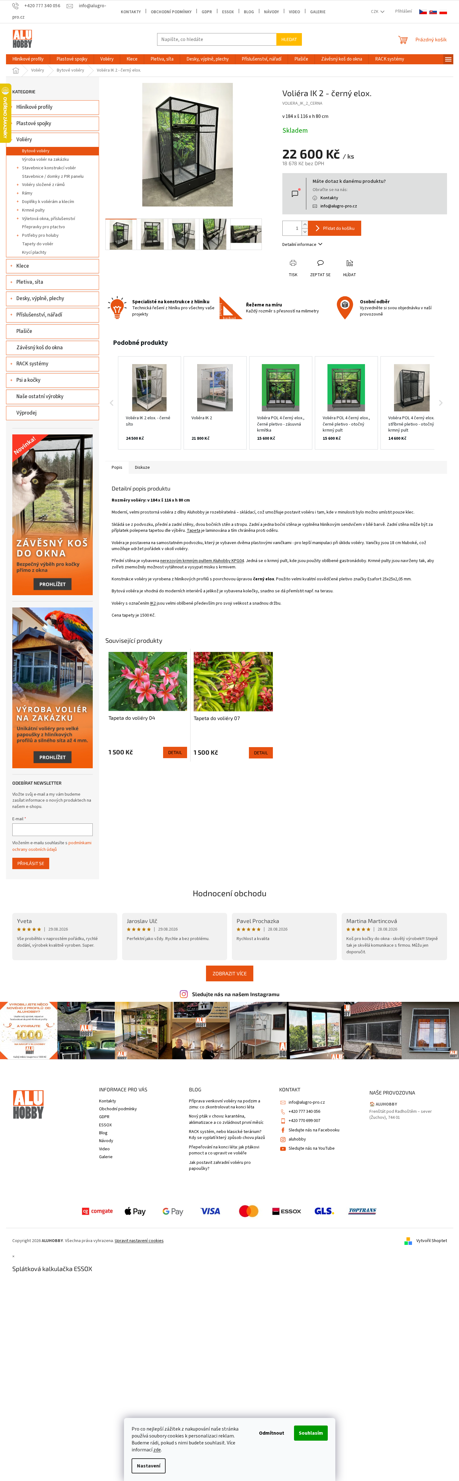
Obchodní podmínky (171, 12)
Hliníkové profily (34, 107)
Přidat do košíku (339, 228)
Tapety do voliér (37, 244)
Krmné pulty (33, 210)
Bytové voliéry (36, 151)
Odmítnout (271, 1433)
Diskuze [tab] (142, 467)
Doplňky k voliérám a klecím (48, 202)
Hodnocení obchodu (230, 893)
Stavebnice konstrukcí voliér (49, 168)
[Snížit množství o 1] (305, 231)
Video (294, 12)
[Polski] (443, 12)
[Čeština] (423, 12)
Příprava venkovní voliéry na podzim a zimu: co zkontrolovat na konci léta (224, 1104)
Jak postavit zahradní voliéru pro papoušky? (220, 1166)
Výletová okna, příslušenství (48, 219)
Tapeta (193, 530)
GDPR (207, 12)
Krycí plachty (34, 252)
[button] (111, 403)
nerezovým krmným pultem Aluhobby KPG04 (202, 561)
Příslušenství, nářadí (39, 315)
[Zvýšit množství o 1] (305, 224)
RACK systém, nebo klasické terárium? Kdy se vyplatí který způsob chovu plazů (227, 1135)
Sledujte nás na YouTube (312, 1148)
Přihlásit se (30, 863)
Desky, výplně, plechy (40, 298)
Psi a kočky (28, 380)
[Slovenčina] (433, 12)
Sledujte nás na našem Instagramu (236, 994)
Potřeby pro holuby (40, 235)
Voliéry (24, 139)
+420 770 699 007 (304, 1121)
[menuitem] (28, 59)
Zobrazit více (230, 973)
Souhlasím (311, 1433)
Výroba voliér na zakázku (45, 159)
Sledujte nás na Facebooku (314, 1130)
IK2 (153, 603)
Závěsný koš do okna (39, 347)
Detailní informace (299, 244)
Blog (249, 12)
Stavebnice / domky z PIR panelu (53, 176)
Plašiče (24, 331)
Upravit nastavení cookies (139, 1241)
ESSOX (228, 12)
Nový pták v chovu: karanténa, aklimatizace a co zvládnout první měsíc (226, 1119)
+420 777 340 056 (304, 1111)
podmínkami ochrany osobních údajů (51, 846)
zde (157, 1449)
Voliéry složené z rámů (43, 185)
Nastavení (148, 1465)
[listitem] (149, 403)
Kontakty (131, 12)
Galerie (318, 12)
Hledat (289, 39)
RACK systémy (32, 364)
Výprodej (26, 413)
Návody (271, 12)
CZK (375, 12)
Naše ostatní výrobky (39, 396)
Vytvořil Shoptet (431, 1241)
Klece (22, 266)
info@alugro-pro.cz (339, 206)
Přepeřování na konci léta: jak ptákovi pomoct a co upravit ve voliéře (224, 1150)
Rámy (27, 193)
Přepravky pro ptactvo (43, 227)
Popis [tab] (117, 467)
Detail (175, 752)
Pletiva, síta (29, 282)
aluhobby (297, 1139)
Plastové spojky (33, 123)
